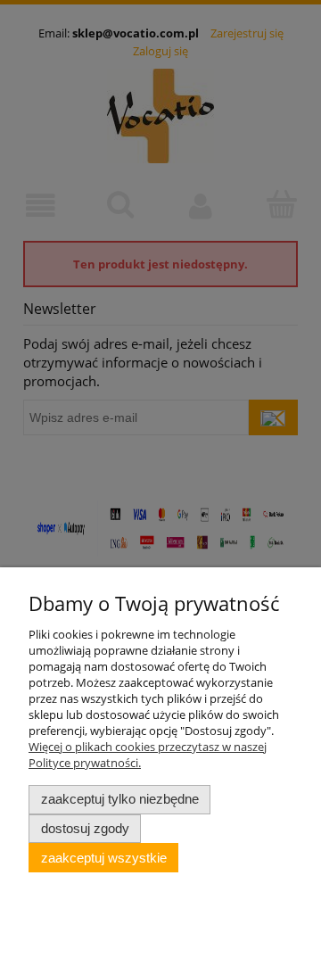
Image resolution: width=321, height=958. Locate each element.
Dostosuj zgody (85, 828)
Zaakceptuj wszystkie (104, 857)
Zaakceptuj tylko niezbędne (120, 798)
